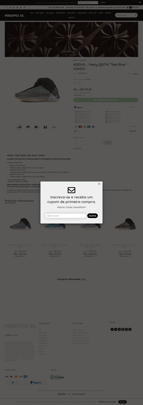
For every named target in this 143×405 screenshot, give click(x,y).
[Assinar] (92, 215)
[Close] (100, 184)
